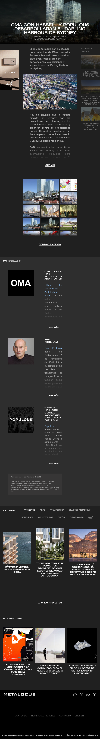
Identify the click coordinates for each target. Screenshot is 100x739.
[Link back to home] (19, 694)
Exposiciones (76, 517)
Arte (42, 510)
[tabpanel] (50, 564)
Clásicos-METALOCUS (79, 510)
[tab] (29, 510)
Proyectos (29, 510)
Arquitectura (57, 510)
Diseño (61, 517)
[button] (7, 564)
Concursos (27, 517)
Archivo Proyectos (50, 603)
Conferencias (45, 517)
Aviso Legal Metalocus (45, 735)
